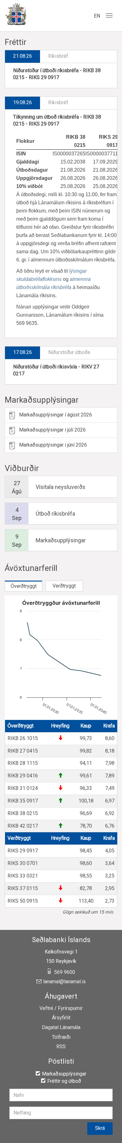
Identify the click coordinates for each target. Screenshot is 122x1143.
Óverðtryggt (24, 586)
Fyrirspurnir (70, 1008)
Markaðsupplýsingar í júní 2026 (53, 445)
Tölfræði (61, 1037)
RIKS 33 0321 (23, 876)
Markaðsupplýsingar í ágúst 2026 (55, 415)
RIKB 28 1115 (23, 763)
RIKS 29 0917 (23, 851)
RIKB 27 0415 (23, 751)
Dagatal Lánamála (61, 1027)
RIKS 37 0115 (23, 888)
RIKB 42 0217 (23, 826)
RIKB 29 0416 (23, 776)
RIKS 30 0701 (23, 863)
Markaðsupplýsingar (42, 400)
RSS (61, 1046)
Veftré (46, 1008)
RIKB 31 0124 (23, 788)
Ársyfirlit (61, 1018)
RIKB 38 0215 (23, 813)
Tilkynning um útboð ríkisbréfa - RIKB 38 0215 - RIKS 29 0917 (57, 120)
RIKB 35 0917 (23, 801)
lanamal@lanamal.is (64, 982)
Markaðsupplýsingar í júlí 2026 (52, 430)
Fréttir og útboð (64, 1081)
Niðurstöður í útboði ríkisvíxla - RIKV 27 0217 (56, 370)
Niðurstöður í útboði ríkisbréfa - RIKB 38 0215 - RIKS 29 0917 (57, 74)
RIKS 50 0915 (23, 901)
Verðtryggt (64, 586)
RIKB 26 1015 (23, 738)
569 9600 (64, 972)
